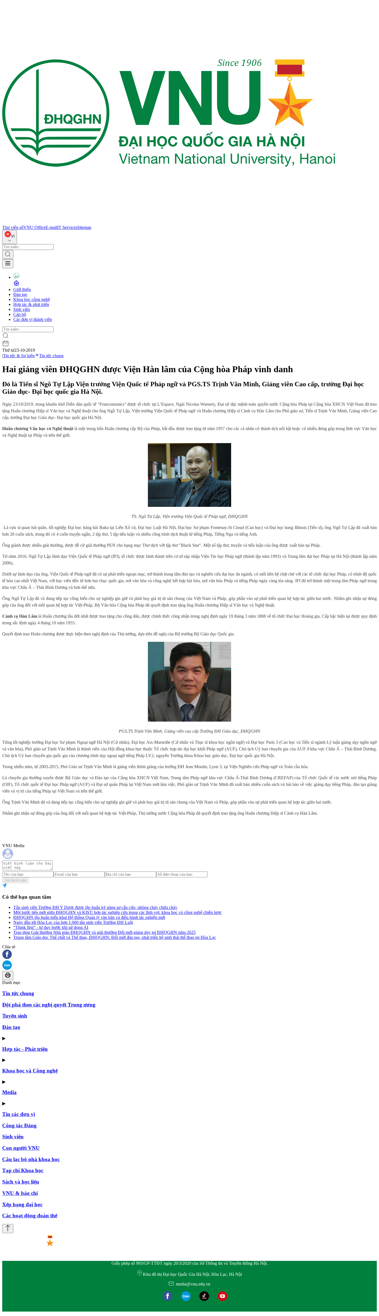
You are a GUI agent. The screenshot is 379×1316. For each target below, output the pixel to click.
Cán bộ (19, 314)
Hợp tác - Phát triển (25, 1049)
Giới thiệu (22, 289)
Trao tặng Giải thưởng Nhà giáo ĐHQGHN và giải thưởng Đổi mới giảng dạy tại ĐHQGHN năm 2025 (104, 932)
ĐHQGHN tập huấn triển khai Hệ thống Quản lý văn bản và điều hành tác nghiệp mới (89, 917)
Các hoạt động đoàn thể (29, 1215)
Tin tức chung (51, 355)
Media (9, 1092)
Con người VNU (21, 1148)
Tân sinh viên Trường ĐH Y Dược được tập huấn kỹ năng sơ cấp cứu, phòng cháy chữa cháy (95, 907)
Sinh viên (21, 309)
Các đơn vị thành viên (32, 319)
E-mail (51, 227)
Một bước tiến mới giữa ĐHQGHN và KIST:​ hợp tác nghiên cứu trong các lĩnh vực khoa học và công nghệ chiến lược (117, 912)
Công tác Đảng (19, 1125)
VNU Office (34, 227)
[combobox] (9, 237)
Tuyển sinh (14, 1016)
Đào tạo (20, 294)
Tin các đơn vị (18, 1114)
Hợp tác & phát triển (31, 304)
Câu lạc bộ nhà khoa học (31, 1159)
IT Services (67, 227)
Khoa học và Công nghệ (30, 1071)
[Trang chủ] (168, 222)
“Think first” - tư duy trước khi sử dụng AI (50, 927)
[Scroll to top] (7, 1228)
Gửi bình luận (15, 880)
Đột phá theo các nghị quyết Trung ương (48, 1005)
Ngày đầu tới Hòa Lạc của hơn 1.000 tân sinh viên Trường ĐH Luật (73, 922)
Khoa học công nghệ (31, 299)
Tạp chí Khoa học (22, 1170)
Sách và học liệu (20, 1182)
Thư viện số (12, 227)
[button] (189, 954)
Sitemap (84, 227)
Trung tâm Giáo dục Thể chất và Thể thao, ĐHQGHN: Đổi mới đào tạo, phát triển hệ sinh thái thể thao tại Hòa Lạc (114, 937)
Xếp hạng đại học (22, 1204)
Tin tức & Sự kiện (19, 355)
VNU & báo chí (20, 1193)
